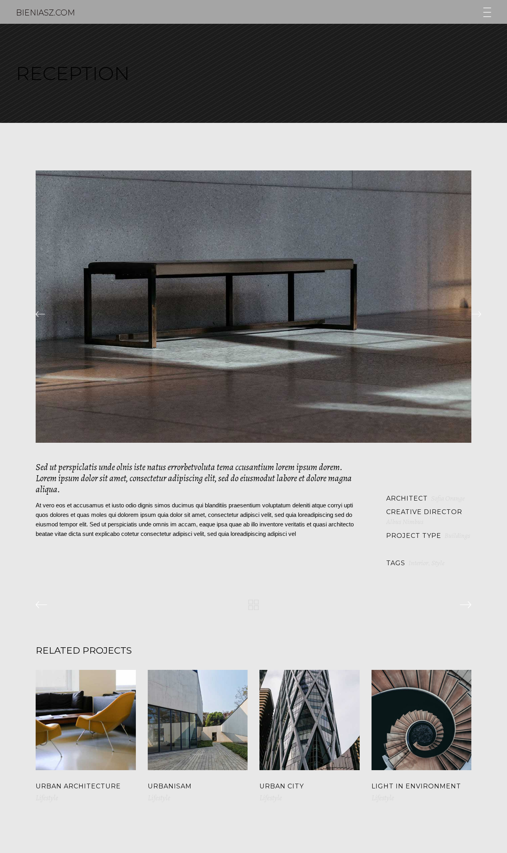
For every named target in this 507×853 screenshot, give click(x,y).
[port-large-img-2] (253, 306)
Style (437, 563)
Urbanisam (170, 786)
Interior (418, 563)
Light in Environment (416, 786)
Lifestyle (47, 798)
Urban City (281, 786)
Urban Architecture (78, 786)
